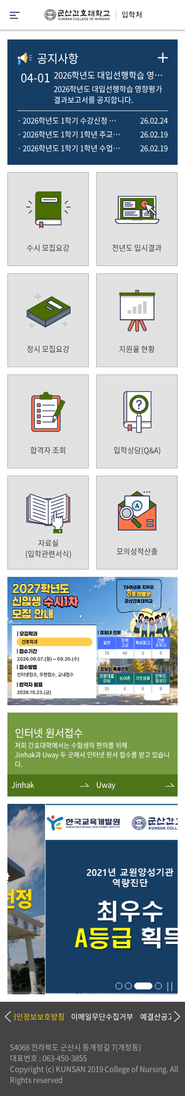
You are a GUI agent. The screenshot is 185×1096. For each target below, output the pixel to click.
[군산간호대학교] (92, 17)
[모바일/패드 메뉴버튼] (15, 16)
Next (172, 1016)
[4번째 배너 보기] (158, 986)
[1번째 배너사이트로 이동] (92, 702)
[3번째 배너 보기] (143, 986)
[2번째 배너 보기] (128, 986)
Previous (7, 1016)
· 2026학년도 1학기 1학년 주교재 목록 (70, 134)
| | (170, 696)
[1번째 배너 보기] (153, 696)
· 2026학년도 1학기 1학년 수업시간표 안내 (70, 148)
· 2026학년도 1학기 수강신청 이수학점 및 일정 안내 (70, 120)
